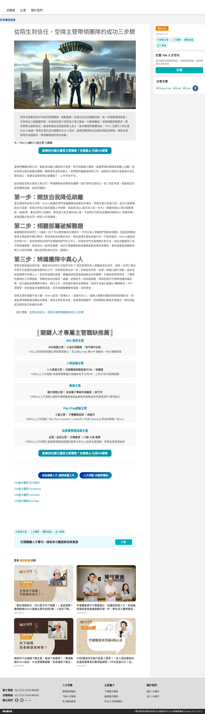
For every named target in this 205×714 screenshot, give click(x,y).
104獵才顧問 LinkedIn (27, 495)
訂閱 (179, 70)
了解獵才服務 (111, 691)
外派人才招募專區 (113, 701)
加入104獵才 (153, 696)
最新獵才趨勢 (111, 696)
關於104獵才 (153, 691)
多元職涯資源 (69, 701)
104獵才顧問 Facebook (27, 489)
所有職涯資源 (7, 20)
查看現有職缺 (69, 691)
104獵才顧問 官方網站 (27, 482)
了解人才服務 (69, 696)
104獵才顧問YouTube (26, 501)
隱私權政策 (7, 711)
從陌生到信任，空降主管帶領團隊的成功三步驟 (56, 312)
